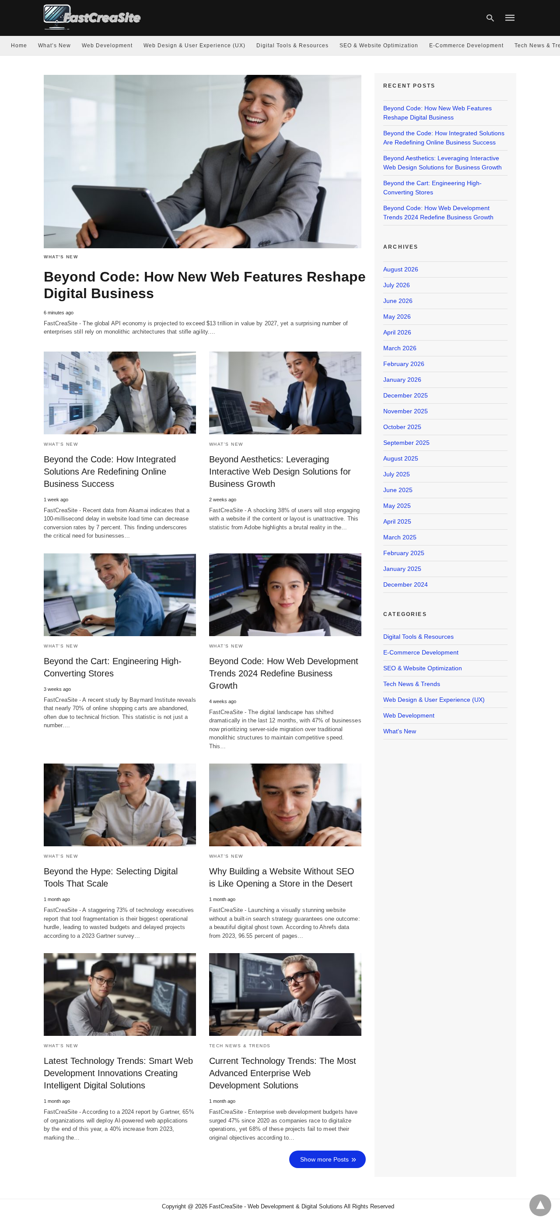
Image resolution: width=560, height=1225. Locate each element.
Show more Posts (324, 1159)
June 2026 (398, 300)
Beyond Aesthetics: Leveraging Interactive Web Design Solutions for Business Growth (280, 471)
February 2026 (403, 363)
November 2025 (405, 411)
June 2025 (398, 489)
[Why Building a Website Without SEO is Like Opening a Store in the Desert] (285, 805)
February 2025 (403, 552)
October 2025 (402, 426)
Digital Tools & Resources (292, 45)
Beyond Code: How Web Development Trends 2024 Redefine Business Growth (283, 673)
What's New (61, 256)
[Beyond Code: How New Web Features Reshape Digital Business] (202, 161)
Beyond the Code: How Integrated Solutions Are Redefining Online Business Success (110, 471)
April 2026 (397, 332)
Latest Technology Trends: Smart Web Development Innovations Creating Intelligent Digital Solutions (118, 1073)
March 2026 (399, 348)
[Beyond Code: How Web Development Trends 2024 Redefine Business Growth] (285, 594)
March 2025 (399, 537)
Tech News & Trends (240, 1045)
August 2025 (400, 458)
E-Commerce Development (466, 45)
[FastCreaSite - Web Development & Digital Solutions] (93, 17)
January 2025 (402, 568)
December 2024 (405, 584)
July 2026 (396, 285)
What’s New (54, 45)
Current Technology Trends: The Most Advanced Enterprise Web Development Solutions (282, 1073)
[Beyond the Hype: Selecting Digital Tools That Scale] (120, 805)
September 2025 (406, 442)
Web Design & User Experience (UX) (194, 45)
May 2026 (397, 316)
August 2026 (400, 269)
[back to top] (540, 1205)
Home (19, 45)
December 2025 (405, 395)
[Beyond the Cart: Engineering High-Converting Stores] (120, 594)
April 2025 (397, 521)
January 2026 (402, 379)
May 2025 (397, 505)
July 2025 (396, 474)
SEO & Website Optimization (379, 45)
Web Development (107, 45)
